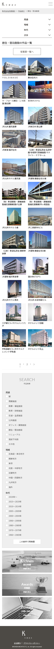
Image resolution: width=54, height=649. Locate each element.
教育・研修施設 (15, 410)
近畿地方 (12, 472)
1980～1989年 (15, 525)
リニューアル (14, 434)
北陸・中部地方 (15, 468)
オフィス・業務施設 (17, 425)
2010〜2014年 (15, 506)
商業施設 (12, 401)
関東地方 (12, 458)
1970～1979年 (15, 530)
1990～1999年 (15, 520)
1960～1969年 (15, 534)
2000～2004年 (15, 515)
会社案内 (17, 643)
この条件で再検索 (27, 542)
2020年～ (13, 496)
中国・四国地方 (15, 477)
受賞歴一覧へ (27, 51)
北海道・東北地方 (16, 453)
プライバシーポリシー (31, 643)
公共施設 (12, 420)
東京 (11, 463)
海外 (11, 487)
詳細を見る (27, 568)
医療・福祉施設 (15, 406)
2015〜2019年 (15, 501)
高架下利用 (13, 439)
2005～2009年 (15, 511)
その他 (12, 444)
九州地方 (12, 482)
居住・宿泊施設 (15, 429)
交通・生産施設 (15, 415)
